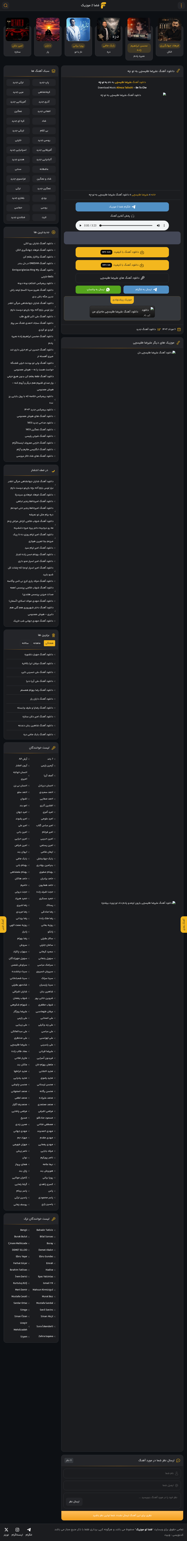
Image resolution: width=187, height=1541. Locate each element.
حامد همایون (46, 885)
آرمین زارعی (47, 766)
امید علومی (47, 819)
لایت (44, 217)
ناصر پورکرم (46, 1158)
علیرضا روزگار (20, 1012)
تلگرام (29, 1535)
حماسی (18, 208)
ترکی (18, 189)
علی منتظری (20, 1038)
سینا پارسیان (46, 985)
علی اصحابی (46, 1018)
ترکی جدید (18, 83)
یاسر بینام (21, 1191)
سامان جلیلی (46, 945)
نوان (24, 1158)
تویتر (6, 1535)
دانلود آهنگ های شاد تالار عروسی (34, 456)
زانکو (50, 932)
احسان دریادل (45, 786)
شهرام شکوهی (18, 1005)
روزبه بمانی (47, 925)
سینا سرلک (47, 978)
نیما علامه (48, 1164)
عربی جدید (18, 92)
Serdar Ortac (20, 1303)
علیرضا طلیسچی (140, 195)
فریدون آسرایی (45, 1058)
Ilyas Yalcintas (45, 1277)
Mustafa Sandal (44, 1303)
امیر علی (22, 826)
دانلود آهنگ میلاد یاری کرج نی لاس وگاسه (30, 581)
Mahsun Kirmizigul (43, 1290)
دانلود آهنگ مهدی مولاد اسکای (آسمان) (31, 601)
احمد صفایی (46, 799)
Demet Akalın (46, 1250)
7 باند (50, 759)
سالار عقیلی (47, 939)
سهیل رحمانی (45, 958)
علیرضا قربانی (46, 1051)
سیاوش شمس (19, 965)
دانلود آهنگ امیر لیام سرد (39, 548)
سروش (23, 945)
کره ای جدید (18, 121)
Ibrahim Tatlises (18, 1270)
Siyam (23, 1337)
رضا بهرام (22, 939)
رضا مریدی (21, 912)
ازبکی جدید (18, 131)
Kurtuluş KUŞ (20, 1283)
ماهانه (37, 643)
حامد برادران (46, 879)
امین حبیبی (46, 839)
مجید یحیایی (20, 1078)
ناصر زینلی (21, 1151)
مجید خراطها (20, 1071)
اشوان (23, 799)
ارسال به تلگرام (144, 290)
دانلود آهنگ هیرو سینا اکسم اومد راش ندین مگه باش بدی (31, 293)
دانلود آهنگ (139, 82)
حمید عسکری (46, 899)
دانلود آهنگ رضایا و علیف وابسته (35, 708)
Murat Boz (47, 1297)
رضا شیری (22, 905)
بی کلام (44, 131)
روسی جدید (44, 140)
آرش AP (23, 759)
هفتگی (49, 643)
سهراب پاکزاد (20, 952)
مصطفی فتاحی (45, 1124)
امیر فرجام (47, 832)
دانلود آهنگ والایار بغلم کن (38, 257)
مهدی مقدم (46, 1138)
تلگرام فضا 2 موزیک (119, 207)
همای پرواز (21, 1164)
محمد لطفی (21, 1098)
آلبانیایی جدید (44, 160)
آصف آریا (48, 776)
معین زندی (21, 1124)
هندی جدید (18, 160)
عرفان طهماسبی (44, 1012)
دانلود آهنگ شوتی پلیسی (39, 436)
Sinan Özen (20, 1317)
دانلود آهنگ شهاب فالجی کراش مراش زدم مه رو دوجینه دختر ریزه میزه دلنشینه (30, 524)
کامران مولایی (19, 1178)
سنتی (18, 169)
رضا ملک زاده (46, 918)
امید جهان (21, 812)
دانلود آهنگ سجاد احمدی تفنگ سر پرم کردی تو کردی (32, 326)
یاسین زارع (47, 1204)
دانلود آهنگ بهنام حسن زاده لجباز (34, 555)
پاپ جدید (44, 83)
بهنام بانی (21, 865)
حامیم (23, 885)
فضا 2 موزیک (90, 5)
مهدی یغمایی (45, 1145)
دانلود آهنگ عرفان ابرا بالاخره (37, 664)
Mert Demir (21, 1290)
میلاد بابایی (47, 1151)
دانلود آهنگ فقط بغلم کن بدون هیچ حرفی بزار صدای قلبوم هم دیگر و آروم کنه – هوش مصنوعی (30, 383)
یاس (50, 1191)
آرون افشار (21, 766)
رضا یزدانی (21, 918)
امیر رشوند (21, 819)
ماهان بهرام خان (44, 1065)
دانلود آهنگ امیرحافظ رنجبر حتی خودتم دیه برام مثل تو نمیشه (32, 511)
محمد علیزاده (46, 1098)
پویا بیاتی (48, 1178)
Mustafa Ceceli (19, 1297)
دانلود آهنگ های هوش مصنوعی (35, 416)
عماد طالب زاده (19, 1051)
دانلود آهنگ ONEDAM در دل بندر (35, 263)
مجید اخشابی (46, 1071)
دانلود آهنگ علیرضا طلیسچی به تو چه (151, 71)
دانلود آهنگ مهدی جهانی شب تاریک (33, 621)
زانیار (24, 932)
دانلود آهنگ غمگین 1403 (39, 430)
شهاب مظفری (45, 1005)
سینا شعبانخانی (18, 978)
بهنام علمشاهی (18, 872)
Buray (50, 1244)
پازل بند (23, 1171)
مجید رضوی (47, 1078)
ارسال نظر (74, 1502)
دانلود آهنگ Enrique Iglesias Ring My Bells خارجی (32, 273)
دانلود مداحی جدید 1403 (40, 423)
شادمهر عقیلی (19, 985)
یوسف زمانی (20, 1205)
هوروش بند (46, 1171)
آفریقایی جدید (44, 150)
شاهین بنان (46, 992)
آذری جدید (44, 102)
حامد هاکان (21, 879)
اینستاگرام (17, 1535)
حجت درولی (21, 892)
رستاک (49, 905)
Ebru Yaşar (21, 1257)
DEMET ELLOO (19, 1250)
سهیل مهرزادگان (18, 958)
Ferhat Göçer (20, 1263)
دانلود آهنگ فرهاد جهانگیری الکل (34, 250)
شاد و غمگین (44, 179)
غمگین (18, 111)
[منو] (181, 5)
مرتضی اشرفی (45, 1111)
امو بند (23, 806)
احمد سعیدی (46, 792)
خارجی (18, 140)
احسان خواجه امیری (20, 775)
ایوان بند (22, 852)
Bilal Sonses (46, 1237)
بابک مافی (21, 859)
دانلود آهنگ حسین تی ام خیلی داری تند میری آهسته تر (31, 353)
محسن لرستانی (45, 1085)
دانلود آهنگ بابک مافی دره (38, 735)
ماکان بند (22, 1065)
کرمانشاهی (44, 92)
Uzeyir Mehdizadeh (20, 1326)
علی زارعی (22, 1018)
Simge (23, 1310)
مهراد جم (22, 1138)
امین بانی (22, 832)
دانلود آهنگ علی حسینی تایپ (37, 672)
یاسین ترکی (20, 1198)
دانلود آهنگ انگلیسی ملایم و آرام (35, 450)
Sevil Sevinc (46, 1310)
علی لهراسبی (46, 1038)
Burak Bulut (20, 1237)
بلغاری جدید (18, 198)
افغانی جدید (44, 111)
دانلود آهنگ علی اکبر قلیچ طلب (36, 317)
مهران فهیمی (20, 1145)
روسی (44, 208)
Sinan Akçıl (47, 1317)
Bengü (23, 1230)
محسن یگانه (46, 1091)
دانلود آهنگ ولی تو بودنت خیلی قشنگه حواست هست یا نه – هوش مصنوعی (32, 366)
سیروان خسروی (44, 972)
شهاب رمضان (20, 998)
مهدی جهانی (20, 1131)
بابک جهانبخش (45, 859)
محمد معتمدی (45, 1105)
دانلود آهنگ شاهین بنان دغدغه (35, 726)
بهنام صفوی (46, 872)
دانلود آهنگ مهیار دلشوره (38, 655)
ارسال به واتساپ (96, 290)
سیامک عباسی (45, 965)
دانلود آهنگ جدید (146, 329)
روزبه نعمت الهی (18, 925)
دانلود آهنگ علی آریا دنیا (39, 681)
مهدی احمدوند (45, 1131)
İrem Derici (21, 1277)
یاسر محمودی (45, 1198)
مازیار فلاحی (20, 1058)
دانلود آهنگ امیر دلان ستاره (37, 717)
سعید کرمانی (46, 952)
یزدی (44, 198)
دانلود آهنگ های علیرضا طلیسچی (120, 278)
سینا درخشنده (19, 972)
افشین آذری (46, 806)
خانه (153, 195)
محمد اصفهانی (19, 1091)
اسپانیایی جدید (18, 150)
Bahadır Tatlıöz (45, 1230)
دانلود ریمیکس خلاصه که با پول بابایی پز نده (31, 399)
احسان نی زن (20, 786)
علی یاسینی (47, 1045)
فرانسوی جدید (18, 179)
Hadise (49, 1270)
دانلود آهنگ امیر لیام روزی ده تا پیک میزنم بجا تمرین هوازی (33, 538)
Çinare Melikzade (17, 1244)
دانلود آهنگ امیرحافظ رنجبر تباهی (34, 501)
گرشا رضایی (21, 1184)
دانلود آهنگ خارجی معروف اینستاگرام (32, 443)
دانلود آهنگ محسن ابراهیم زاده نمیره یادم (32, 340)
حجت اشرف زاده (44, 892)
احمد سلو (22, 792)
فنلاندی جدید (18, 217)
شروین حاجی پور (44, 998)
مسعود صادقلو (45, 1118)
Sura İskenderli (45, 1327)
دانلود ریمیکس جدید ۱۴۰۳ (38, 410)
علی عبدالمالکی (19, 1032)
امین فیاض (21, 845)
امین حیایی (21, 839)
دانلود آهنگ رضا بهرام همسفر (36, 690)
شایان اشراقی (19, 992)
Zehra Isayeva (46, 1336)
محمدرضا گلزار (19, 1105)
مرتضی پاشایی (19, 1111)
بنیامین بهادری (44, 865)
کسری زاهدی (46, 1184)
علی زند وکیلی (45, 1025)
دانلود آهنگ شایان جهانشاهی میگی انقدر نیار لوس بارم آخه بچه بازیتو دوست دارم (31, 306)
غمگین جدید (44, 189)
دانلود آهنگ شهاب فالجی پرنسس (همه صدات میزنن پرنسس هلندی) (32, 591)
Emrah (49, 1263)
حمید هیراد (21, 899)
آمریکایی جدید (18, 102)
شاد (44, 121)
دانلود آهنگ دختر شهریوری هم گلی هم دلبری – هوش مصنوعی (32, 611)
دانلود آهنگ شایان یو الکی (38, 244)
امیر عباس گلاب (44, 826)
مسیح (24, 1118)
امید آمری (48, 812)
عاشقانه (44, 169)
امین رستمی (46, 845)
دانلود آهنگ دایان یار (41, 699)
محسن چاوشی (19, 1085)
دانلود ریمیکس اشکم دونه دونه (35, 283)
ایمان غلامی (47, 852)
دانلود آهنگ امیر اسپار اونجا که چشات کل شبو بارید (30, 571)
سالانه (25, 643)
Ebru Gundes (46, 1257)
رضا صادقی (47, 912)
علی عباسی (47, 1032)
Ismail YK (48, 1283)
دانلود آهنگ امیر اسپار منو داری (35, 561)
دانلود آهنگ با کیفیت (120, 252)
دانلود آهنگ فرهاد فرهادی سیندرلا (34, 495)
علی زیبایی (21, 1025)
